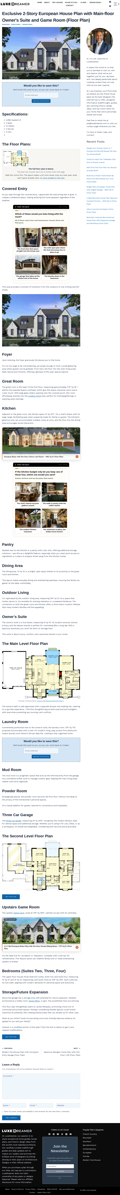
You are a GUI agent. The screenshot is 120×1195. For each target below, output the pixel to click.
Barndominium (89, 1145)
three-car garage (13, 821)
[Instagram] (66, 1134)
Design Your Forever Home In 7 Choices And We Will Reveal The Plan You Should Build (102, 151)
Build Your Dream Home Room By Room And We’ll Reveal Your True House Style (100, 179)
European (6, 24)
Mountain (87, 1138)
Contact (70, 5)
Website (60, 1105)
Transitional (27, 24)
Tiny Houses (57, 2)
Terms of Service (17, 1189)
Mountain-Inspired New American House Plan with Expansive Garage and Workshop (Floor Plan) (101, 220)
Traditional (16, 24)
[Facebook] (110, 2)
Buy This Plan (11, 897)
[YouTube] (70, 1134)
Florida (86, 1156)
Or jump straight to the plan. (52, 178)
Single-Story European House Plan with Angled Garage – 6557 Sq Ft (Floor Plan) (101, 190)
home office (34, 1001)
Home (39, 2)
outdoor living (34, 396)
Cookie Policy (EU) (43, 1192)
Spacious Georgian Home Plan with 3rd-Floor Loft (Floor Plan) (62, 1051)
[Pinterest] (110, 6)
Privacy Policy (30, 1189)
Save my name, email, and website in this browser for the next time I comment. (37, 1111)
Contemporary (89, 1149)
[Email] (58, 1134)
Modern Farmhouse (91, 1160)
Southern (87, 1141)
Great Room (12, 381)
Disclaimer (41, 1189)
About (47, 2)
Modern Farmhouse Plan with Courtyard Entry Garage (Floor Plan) (20, 1051)
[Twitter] (62, 1134)
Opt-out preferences (66, 1189)
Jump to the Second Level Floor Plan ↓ (50, 701)
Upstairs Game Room (21, 907)
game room (19, 913)
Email (33, 1105)
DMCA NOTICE (52, 1189)
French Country (90, 1134)
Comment (8, 1076)
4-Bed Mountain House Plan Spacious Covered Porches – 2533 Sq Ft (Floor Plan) (102, 201)
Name (6, 1105)
